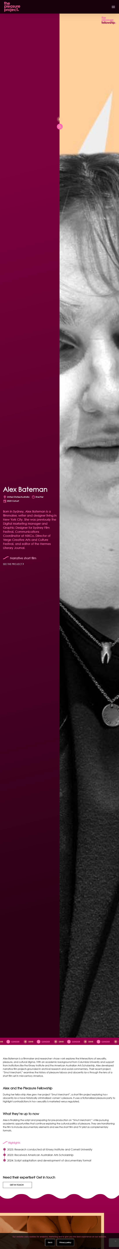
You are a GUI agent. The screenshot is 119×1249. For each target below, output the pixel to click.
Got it (50, 1242)
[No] (115, 1241)
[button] (113, 6)
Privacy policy (65, 1242)
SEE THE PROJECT (13, 564)
